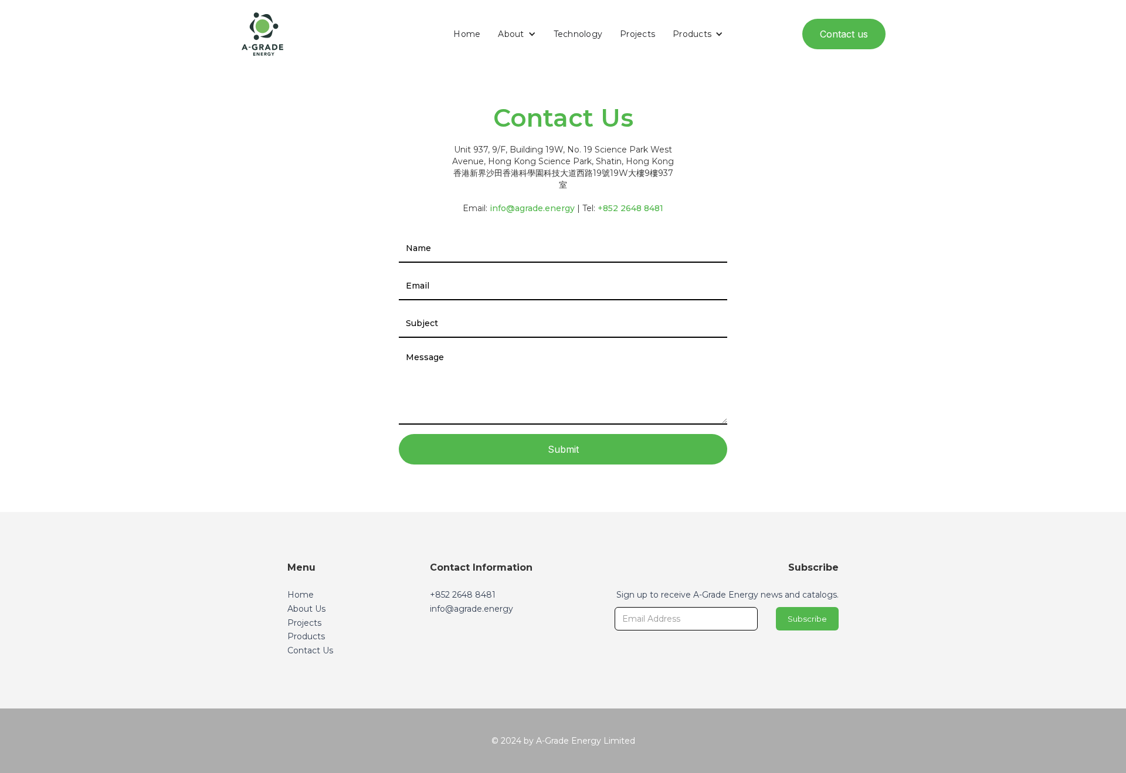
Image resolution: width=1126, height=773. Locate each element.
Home (466, 34)
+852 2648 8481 (630, 208)
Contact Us (310, 650)
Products (306, 636)
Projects (637, 34)
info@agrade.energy (532, 208)
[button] (516, 34)
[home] (262, 34)
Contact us (844, 34)
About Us (306, 609)
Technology (578, 34)
